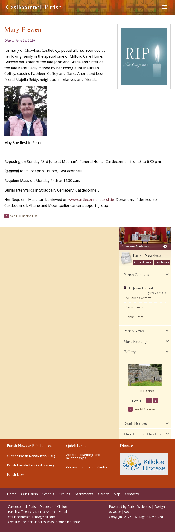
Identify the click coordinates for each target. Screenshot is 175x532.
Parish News (16, 474)
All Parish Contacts (138, 298)
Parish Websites (139, 506)
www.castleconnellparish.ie (91, 199)
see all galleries (145, 409)
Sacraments (84, 494)
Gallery (103, 494)
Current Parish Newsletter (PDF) (31, 456)
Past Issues (162, 262)
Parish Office (135, 317)
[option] (145, 379)
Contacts (132, 494)
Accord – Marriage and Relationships (83, 456)
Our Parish (145, 391)
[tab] (145, 274)
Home (12, 494)
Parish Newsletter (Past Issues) (30, 465)
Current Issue (142, 262)
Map (116, 494)
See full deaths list (23, 216)
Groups (64, 494)
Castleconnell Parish (34, 6)
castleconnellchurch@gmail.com (31, 517)
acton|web (121, 511)
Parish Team (134, 307)
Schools (48, 494)
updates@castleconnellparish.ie (57, 522)
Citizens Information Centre (86, 467)
